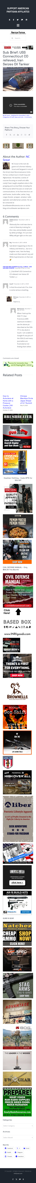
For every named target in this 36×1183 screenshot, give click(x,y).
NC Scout (7, 115)
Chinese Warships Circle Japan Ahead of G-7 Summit (26, 399)
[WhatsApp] (21, 134)
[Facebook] (6, 134)
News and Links (19, 117)
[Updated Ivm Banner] (18, 362)
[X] (10, 134)
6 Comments (28, 117)
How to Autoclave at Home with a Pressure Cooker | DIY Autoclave (8, 402)
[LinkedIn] (18, 134)
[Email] (25, 134)
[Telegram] (29, 134)
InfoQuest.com (18, 1173)
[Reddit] (14, 134)
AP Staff (12, 117)
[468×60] (18, 46)
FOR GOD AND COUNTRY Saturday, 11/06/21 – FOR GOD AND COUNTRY (17, 267)
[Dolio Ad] (18, 144)
